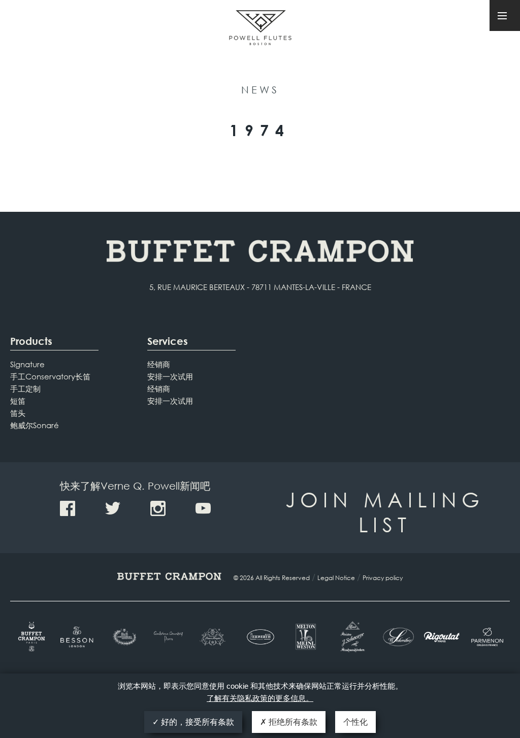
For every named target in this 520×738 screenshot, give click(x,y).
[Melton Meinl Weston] (305, 637)
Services (167, 341)
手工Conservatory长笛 (50, 376)
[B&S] (123, 637)
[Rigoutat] (441, 637)
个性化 (355, 722)
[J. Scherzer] (350, 637)
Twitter (112, 508)
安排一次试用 (170, 376)
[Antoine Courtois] (168, 637)
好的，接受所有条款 (196, 722)
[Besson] (78, 637)
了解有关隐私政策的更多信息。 (260, 698)
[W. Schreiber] (396, 637)
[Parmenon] (487, 637)
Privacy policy (383, 577)
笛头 (17, 413)
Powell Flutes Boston (260, 39)
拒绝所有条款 (292, 722)
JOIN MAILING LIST (384, 511)
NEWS (260, 89)
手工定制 (25, 388)
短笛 (17, 401)
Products (31, 341)
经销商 (158, 364)
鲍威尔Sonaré (34, 425)
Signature (27, 364)
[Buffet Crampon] (32, 637)
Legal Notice (336, 577)
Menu (505, 15)
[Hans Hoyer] (214, 637)
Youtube (203, 508)
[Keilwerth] (259, 637)
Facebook (67, 508)
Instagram (158, 508)
